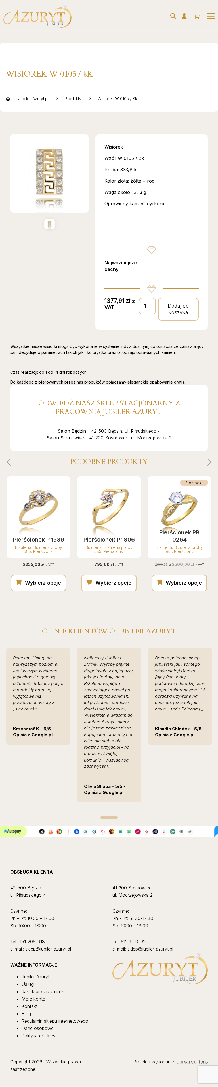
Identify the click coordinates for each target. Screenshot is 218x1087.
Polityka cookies (38, 1036)
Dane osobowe (38, 1028)
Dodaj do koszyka (178, 309)
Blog (26, 1013)
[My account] (184, 16)
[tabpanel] (38, 696)
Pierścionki (43, 551)
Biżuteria (23, 547)
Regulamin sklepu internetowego (55, 1021)
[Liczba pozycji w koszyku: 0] (197, 16)
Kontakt (29, 1006)
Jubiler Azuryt (35, 977)
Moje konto (33, 999)
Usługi (28, 984)
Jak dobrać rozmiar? (43, 991)
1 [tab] (109, 817)
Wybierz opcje (43, 583)
